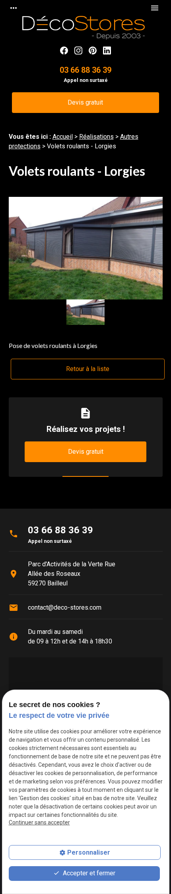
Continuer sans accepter (39, 822)
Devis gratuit (85, 102)
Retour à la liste (87, 369)
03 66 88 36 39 (85, 70)
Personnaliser (88, 852)
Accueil (62, 136)
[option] (86, 248)
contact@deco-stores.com (64, 607)
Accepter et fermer (88, 873)
